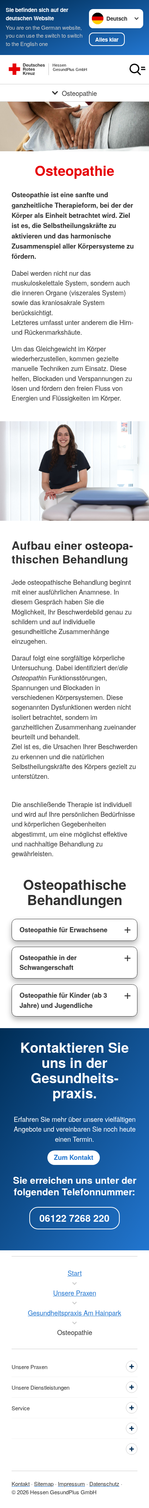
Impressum (71, 1483)
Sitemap (44, 1483)
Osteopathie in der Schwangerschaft (48, 962)
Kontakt (21, 1483)
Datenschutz (104, 1483)
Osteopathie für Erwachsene (63, 929)
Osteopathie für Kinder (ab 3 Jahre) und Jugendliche (63, 1000)
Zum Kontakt (73, 1157)
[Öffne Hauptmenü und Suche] (137, 69)
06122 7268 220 (74, 1218)
